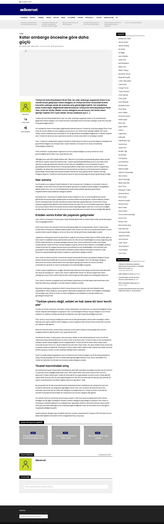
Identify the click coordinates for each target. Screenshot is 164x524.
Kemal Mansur (123, 162)
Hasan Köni (122, 148)
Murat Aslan (123, 197)
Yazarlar (24, 18)
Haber (21, 34)
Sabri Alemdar (123, 229)
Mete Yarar (122, 186)
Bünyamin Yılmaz (124, 74)
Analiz (48, 18)
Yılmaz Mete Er (124, 246)
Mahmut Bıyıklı (123, 169)
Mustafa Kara (123, 204)
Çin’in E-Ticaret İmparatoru (133, 23)
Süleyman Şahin (124, 236)
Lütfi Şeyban (123, 158)
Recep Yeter (123, 222)
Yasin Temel (123, 243)
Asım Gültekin (123, 56)
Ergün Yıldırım (123, 127)
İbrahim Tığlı (123, 151)
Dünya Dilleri (109, 18)
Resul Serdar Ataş (125, 225)
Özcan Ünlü (122, 218)
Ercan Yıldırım (123, 113)
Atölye (99, 18)
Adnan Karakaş (124, 46)
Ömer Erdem (123, 211)
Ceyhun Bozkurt (124, 91)
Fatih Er (121, 130)
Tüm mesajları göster (104, 455)
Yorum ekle (46, 46)
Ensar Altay (122, 109)
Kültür (56, 18)
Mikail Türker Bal (124, 183)
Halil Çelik (122, 137)
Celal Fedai (122, 84)
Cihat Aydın (123, 98)
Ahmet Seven (123, 42)
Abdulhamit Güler (125, 39)
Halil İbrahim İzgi (124, 141)
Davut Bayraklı (123, 102)
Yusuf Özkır (122, 253)
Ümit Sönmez (123, 239)
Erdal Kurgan (123, 120)
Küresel (41, 18)
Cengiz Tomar (124, 88)
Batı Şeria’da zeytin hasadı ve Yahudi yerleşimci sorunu (34, 437)
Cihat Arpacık (123, 95)
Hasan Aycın (123, 144)
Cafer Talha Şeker (125, 81)
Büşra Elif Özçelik (124, 77)
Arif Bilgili (121, 53)
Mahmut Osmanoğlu (126, 172)
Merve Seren (123, 176)
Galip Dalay (122, 134)
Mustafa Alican (124, 193)
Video (63, 18)
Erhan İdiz (122, 123)
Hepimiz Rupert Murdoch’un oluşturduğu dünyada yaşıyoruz (112, 24)
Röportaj (89, 18)
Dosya (32, 18)
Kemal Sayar (123, 165)
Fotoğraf (71, 18)
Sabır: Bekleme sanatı (126, 274)
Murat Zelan (123, 207)
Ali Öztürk (122, 49)
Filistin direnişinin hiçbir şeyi (128, 283)
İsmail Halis (122, 155)
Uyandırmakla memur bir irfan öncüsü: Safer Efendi (91, 23)
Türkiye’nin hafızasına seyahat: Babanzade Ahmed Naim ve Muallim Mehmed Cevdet (131, 266)
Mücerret (36, 46)
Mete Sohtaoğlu (124, 179)
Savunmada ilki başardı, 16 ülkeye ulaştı (66, 437)
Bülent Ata (122, 67)
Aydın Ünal (122, 60)
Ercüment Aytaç (124, 116)
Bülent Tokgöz (124, 70)
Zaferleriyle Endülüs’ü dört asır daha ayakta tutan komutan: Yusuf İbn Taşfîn (50, 24)
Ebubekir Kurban (124, 105)
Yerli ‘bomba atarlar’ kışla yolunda (98, 437)
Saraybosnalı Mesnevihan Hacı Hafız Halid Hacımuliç (29, 23)
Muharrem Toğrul (124, 190)
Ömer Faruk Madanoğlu (127, 215)
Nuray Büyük (136, 291)
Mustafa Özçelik (124, 200)
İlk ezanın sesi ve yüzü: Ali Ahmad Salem (70, 23)
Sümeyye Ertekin (124, 232)
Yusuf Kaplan (123, 250)
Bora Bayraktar (124, 63)
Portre (80, 18)
